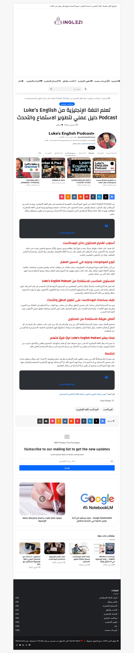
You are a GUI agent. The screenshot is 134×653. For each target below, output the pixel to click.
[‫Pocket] (61, 196)
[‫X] (105, 196)
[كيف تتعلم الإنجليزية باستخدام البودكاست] (54, 548)
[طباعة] (40, 421)
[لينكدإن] (99, 196)
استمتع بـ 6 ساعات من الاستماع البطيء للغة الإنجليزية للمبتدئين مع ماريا (31, 560)
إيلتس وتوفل (112, 602)
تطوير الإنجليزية (84, 81)
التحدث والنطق (68, 81)
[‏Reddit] (80, 196)
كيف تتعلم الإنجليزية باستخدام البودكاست (57, 558)
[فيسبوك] (112, 196)
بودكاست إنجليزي (94, 98)
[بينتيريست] (87, 196)
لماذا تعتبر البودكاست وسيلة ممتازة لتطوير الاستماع (81, 559)
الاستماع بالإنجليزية (51, 81)
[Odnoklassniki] (68, 196)
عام (19, 81)
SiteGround (20, 641)
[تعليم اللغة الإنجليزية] (67, 22)
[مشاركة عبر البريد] (46, 421)
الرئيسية (114, 81)
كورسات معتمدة (100, 81)
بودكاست (107, 409)
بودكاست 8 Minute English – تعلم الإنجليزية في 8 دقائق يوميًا (105, 559)
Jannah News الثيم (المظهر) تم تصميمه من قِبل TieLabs (58, 641)
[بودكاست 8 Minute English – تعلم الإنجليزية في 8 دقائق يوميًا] (104, 548)
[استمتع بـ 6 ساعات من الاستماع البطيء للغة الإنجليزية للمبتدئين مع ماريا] (29, 548)
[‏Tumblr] (93, 196)
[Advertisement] (67, 53)
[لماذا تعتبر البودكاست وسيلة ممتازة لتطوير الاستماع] (79, 548)
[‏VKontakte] (74, 196)
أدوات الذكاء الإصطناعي (108, 598)
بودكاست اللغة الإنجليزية (86, 409)
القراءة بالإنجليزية (33, 81)
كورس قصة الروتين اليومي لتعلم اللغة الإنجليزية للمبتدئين (83, 394)
